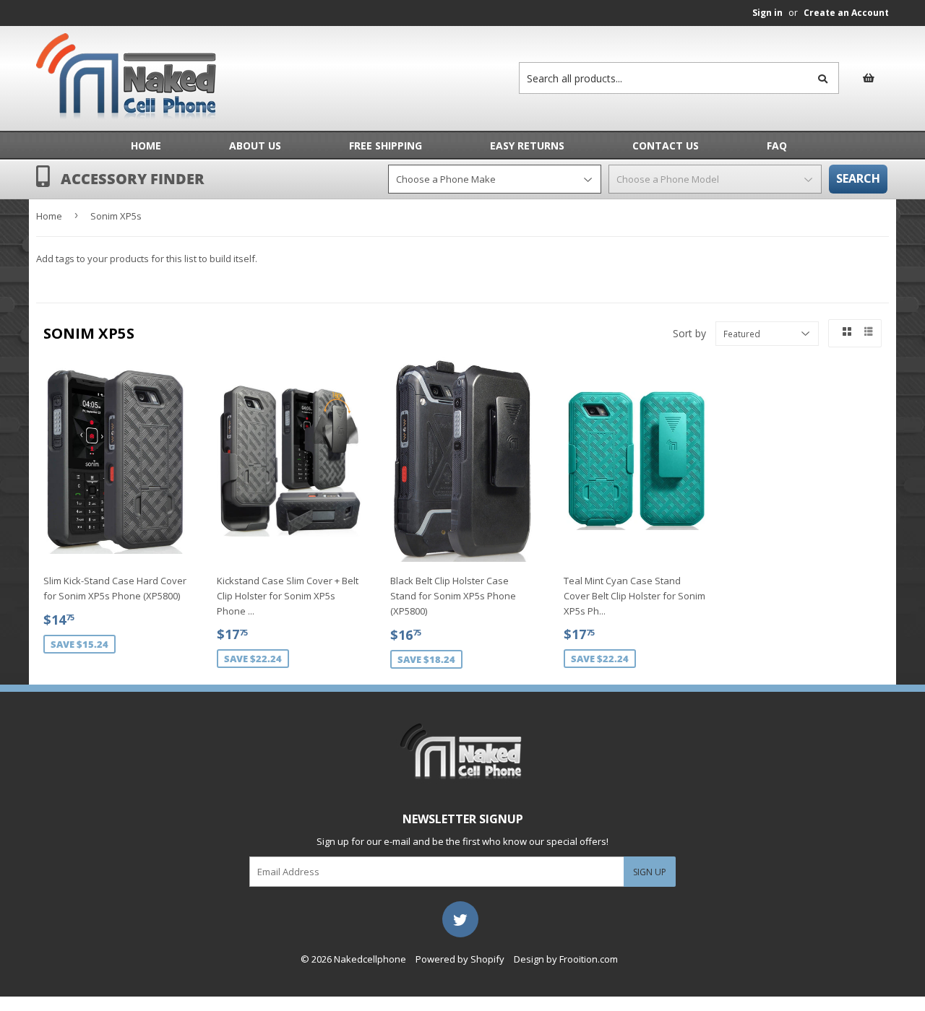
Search (858, 178)
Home (146, 145)
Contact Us (665, 145)
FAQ (777, 145)
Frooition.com (588, 959)
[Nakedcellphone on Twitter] (460, 918)
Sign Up (649, 872)
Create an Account (846, 12)
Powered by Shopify (460, 959)
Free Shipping (385, 145)
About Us (255, 145)
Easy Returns (527, 145)
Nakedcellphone (370, 959)
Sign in (767, 12)
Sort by (689, 333)
